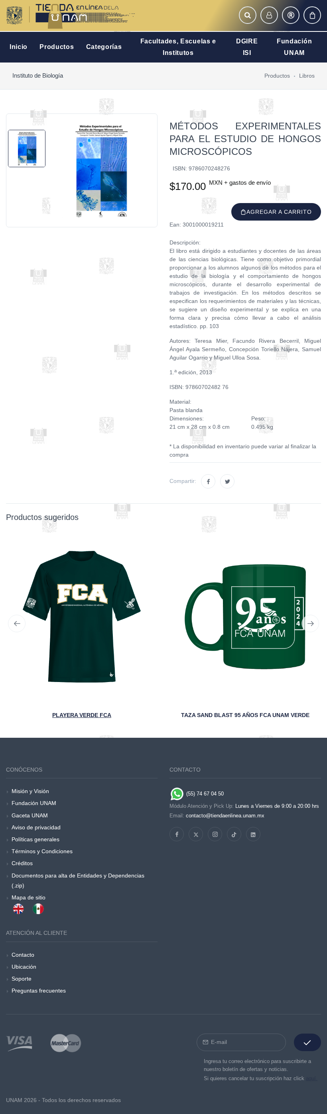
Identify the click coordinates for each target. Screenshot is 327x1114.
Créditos (22, 863)
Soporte (22, 978)
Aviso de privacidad (36, 827)
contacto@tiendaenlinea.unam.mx (225, 816)
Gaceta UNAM (30, 815)
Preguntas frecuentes (39, 990)
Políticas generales (35, 839)
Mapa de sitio (28, 897)
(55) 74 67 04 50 (204, 794)
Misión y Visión (30, 791)
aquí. (311, 1078)
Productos (277, 75)
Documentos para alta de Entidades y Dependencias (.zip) (78, 880)
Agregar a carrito (279, 212)
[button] (247, 15)
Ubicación (24, 967)
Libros (307, 75)
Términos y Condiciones (42, 851)
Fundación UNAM (34, 803)
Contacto (23, 955)
